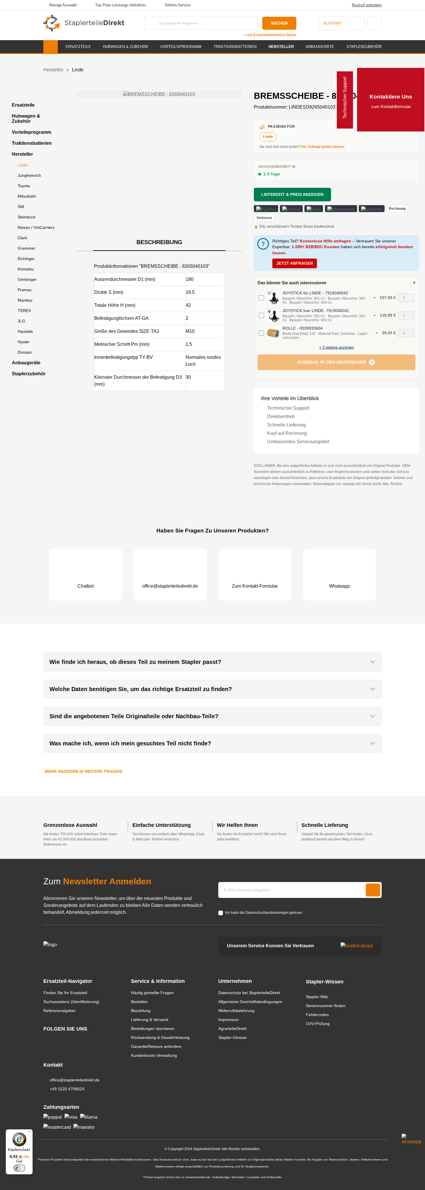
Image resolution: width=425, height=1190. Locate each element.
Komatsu (26, 269)
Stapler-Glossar (232, 1037)
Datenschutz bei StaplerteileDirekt (249, 992)
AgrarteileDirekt (232, 1028)
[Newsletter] (373, 889)
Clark (22, 237)
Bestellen (139, 1001)
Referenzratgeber (59, 1010)
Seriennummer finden (325, 1005)
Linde (23, 165)
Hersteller (22, 154)
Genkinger (27, 279)
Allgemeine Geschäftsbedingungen (250, 1001)
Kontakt (333, 23)
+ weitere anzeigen (336, 347)
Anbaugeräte (26, 362)
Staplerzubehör (29, 373)
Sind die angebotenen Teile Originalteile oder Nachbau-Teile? (133, 716)
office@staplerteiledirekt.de (74, 1080)
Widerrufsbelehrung (236, 1010)
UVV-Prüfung (318, 1023)
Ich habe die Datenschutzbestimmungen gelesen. (264, 913)
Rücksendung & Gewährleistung (160, 1037)
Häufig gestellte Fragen (152, 992)
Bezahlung (140, 1010)
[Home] (50, 46)
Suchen (279, 23)
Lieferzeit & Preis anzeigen (292, 194)
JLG (21, 321)
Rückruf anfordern (367, 5)
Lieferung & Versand (149, 1019)
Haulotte (25, 331)
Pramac (25, 289)
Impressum (228, 1019)
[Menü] (29, 1132)
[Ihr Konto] (357, 23)
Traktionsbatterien (32, 143)
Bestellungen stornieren (152, 1028)
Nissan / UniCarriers (36, 227)
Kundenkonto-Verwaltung (154, 1055)
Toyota (24, 185)
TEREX (24, 310)
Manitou (25, 300)
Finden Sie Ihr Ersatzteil (65, 992)
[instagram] (46, 1039)
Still (21, 206)
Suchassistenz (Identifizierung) (71, 1001)
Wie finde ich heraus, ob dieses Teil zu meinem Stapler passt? (135, 662)
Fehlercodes (317, 1014)
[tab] (159, 242)
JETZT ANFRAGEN (294, 263)
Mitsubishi (27, 196)
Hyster (23, 341)
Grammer (26, 248)
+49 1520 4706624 (67, 1089)
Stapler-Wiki (317, 996)
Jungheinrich (29, 175)
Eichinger (26, 258)
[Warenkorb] (374, 23)
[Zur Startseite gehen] (83, 23)
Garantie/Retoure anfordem (156, 1046)
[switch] (19, 1168)
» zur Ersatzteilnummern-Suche (270, 35)
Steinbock (27, 217)
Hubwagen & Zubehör (26, 119)
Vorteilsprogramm (31, 132)
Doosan (25, 352)
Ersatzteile (23, 105)
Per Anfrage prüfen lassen (322, 147)
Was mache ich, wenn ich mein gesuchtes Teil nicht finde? (130, 743)
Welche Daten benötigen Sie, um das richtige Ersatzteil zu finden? (140, 689)
